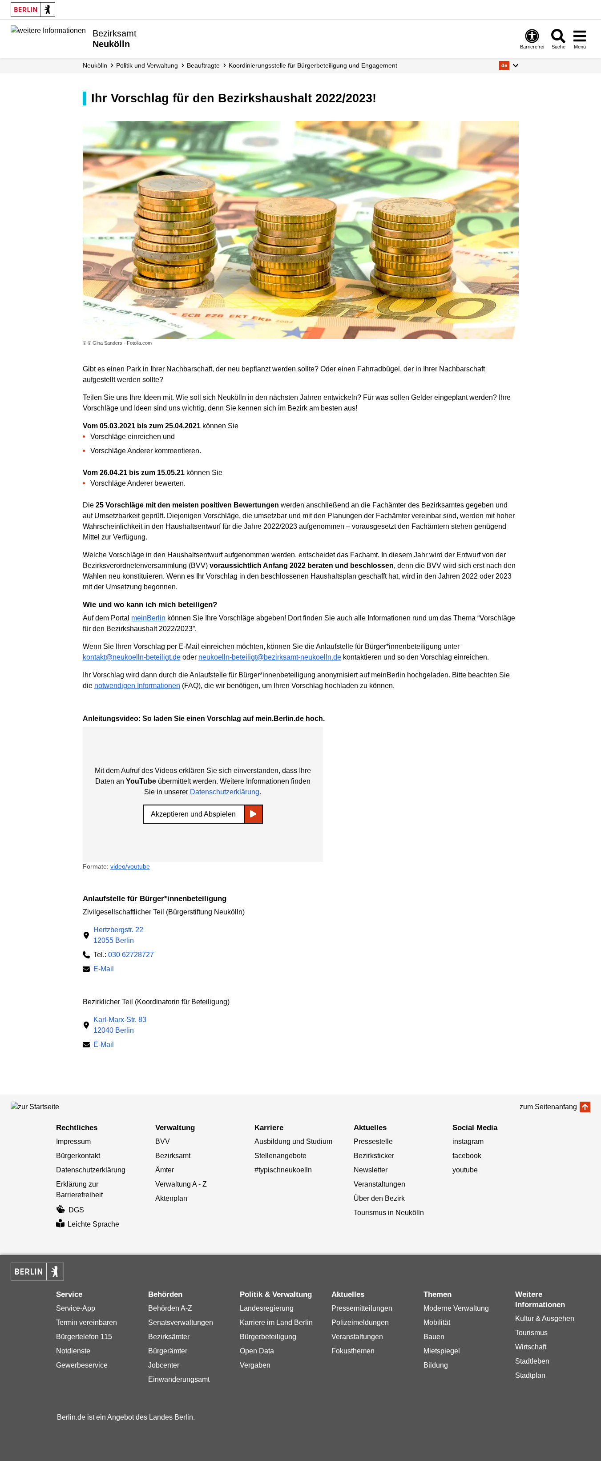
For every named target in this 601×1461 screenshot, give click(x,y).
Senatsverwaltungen (180, 1322)
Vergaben (255, 1365)
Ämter (164, 1170)
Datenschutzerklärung (224, 792)
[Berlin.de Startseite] (33, 9)
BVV (162, 1141)
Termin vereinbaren (86, 1322)
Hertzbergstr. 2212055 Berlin (118, 935)
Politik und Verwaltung (147, 65)
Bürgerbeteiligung (268, 1336)
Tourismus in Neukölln (389, 1212)
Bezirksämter (169, 1336)
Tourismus (531, 1332)
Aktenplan (171, 1198)
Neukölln (95, 65)
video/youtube (130, 866)
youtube (465, 1170)
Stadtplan (530, 1375)
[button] (508, 65)
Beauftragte (203, 65)
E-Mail (103, 969)
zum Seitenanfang (548, 1107)
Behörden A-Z (170, 1308)
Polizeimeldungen (360, 1322)
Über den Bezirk (379, 1198)
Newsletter (370, 1170)
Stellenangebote (280, 1155)
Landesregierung (267, 1308)
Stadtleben (532, 1361)
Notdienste (73, 1351)
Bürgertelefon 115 (84, 1336)
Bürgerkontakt (78, 1155)
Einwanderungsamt (179, 1379)
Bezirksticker (374, 1155)
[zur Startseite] (51, 1107)
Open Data (257, 1351)
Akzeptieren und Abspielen (193, 814)
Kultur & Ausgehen (544, 1318)
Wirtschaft (530, 1347)
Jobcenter (163, 1365)
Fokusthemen (353, 1351)
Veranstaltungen (379, 1184)
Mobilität (437, 1322)
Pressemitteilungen (361, 1308)
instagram (468, 1141)
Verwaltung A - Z (181, 1184)
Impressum (73, 1141)
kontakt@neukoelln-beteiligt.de (132, 657)
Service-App (75, 1308)
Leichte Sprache (93, 1224)
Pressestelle (373, 1141)
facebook (466, 1155)
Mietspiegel (442, 1351)
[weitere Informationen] (48, 37)
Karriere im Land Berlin (276, 1322)
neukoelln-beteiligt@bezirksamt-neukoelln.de (269, 657)
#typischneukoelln (283, 1170)
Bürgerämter (167, 1351)
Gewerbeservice (82, 1365)
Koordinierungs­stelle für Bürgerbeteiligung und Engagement (313, 65)
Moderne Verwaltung (456, 1308)
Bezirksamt (172, 1155)
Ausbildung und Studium (293, 1141)
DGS (76, 1210)
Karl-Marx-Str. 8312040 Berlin (119, 1025)
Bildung (436, 1365)
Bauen (434, 1336)
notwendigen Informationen (137, 685)
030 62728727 (131, 954)
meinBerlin (148, 618)
